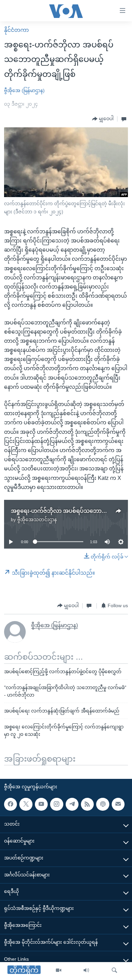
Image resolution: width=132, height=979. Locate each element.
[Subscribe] (118, 804)
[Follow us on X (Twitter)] (25, 804)
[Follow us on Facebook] (10, 804)
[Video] (58, 970)
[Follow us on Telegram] (72, 804)
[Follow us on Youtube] (41, 804)
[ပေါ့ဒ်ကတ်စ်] (102, 804)
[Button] (103, 119)
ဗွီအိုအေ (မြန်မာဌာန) (24, 90)
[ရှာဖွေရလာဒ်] (114, 970)
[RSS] (87, 804)
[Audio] (86, 970)
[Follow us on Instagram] (56, 804)
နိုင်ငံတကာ (16, 30)
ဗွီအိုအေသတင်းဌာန (37, 519)
